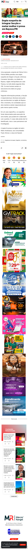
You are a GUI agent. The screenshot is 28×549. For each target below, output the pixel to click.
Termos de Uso (6, 546)
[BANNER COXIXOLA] (14, 284)
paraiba (3, 142)
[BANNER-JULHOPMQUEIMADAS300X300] (14, 365)
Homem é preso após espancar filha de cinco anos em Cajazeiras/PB (9, 436)
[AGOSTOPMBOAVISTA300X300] (14, 198)
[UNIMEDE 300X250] (14, 239)
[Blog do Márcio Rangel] (5, 1)
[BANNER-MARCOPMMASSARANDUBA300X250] (14, 177)
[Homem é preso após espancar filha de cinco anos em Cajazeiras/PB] (20, 439)
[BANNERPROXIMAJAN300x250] (14, 324)
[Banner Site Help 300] (14, 406)
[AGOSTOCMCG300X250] (14, 386)
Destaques (5, 32)
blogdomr (18, 140)
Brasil (18, 477)
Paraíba (18, 443)
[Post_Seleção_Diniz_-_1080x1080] (14, 260)
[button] (23, 545)
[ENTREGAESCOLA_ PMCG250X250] (14, 344)
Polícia (11, 32)
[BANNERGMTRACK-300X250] (14, 220)
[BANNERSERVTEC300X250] (14, 305)
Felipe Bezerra (6, 59)
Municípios (19, 460)
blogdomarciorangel (10, 140)
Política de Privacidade (11, 544)
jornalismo (24, 140)
